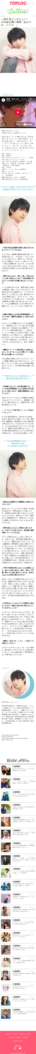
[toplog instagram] (15, 1048)
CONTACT (25, 1037)
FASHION (8, 1034)
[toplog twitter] (20, 1048)
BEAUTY (15, 1034)
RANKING (18, 1037)
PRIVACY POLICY (18, 1041)
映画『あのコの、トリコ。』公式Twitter (15, 179)
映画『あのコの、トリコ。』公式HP (13, 177)
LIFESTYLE (22, 1034)
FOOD (28, 1034)
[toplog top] (18, 3)
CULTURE (11, 1037)
